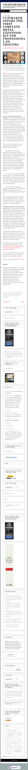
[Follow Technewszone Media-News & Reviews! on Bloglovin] (11, 458)
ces (5, 736)
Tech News (17, 293)
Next (23, 301)
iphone (19, 743)
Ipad (16, 743)
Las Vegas (14, 745)
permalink (5, 297)
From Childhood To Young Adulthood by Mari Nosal (13, 740)
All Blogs (18, 729)
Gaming (6, 741)
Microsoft (6, 748)
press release (19, 748)
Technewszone (14, 5)
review (7, 750)
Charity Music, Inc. (10, 395)
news (14, 748)
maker (15, 746)
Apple (15, 731)
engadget (20, 738)
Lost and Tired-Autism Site (12, 418)
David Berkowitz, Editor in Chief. (13, 48)
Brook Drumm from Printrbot (13, 703)
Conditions (14, 736)
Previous (6, 301)
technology (17, 751)
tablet (6, 751)
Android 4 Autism (10, 391)
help (18, 741)
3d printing (9, 294)
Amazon (6, 731)
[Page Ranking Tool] (10, 318)
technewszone (10, 751)
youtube (9, 753)
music (10, 748)
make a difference (9, 746)
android (11, 731)
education (7, 738)
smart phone (12, 750)
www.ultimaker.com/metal (16, 256)
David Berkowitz (9, 368)
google (10, 741)
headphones (14, 741)
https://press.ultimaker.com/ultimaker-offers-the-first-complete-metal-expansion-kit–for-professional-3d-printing (13, 247)
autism (11, 734)
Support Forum (9, 428)
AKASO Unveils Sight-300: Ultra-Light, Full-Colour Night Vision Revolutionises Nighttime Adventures (13, 620)
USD (6, 718)
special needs (18, 750)
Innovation (15, 294)
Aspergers (19, 733)
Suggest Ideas (9, 425)
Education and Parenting (14, 738)
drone (18, 736)
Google (7, 410)
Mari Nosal (19, 746)
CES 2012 (9, 736)
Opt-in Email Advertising (11, 656)
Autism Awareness (18, 735)
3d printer (7, 729)
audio (6, 735)
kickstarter (8, 745)
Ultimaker (5, 73)
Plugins (7, 423)
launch (18, 745)
